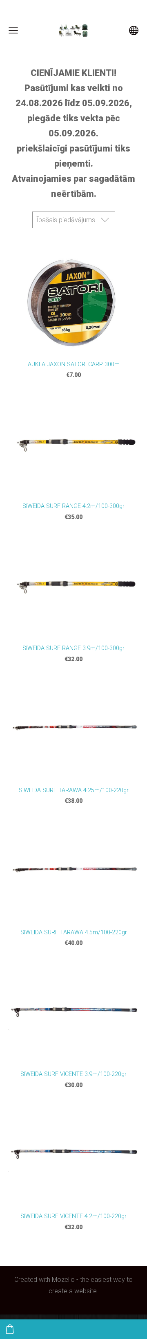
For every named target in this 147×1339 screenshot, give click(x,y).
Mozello (63, 1279)
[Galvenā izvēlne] (13, 30)
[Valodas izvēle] (133, 30)
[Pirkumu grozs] (10, 1329)
